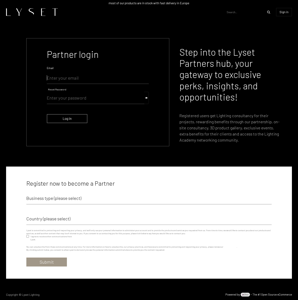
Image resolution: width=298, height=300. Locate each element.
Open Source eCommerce (276, 294)
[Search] (269, 12)
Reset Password (57, 89)
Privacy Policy (230, 247)
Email (50, 68)
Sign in (284, 12)
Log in (67, 118)
